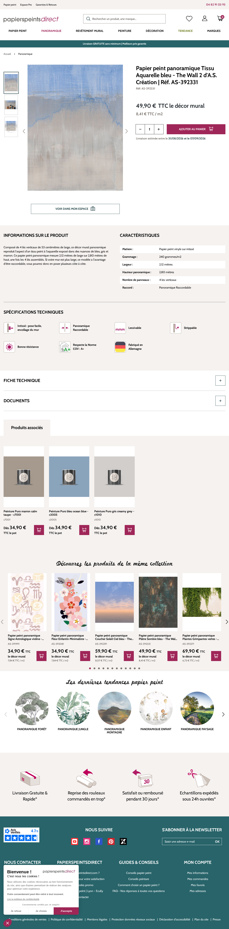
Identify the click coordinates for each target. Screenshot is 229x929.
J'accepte (66, 910)
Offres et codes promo (79, 885)
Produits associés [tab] (27, 427)
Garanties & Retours (46, 4)
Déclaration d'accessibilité (174, 919)
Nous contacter (79, 897)
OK (217, 842)
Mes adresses (198, 891)
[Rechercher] (87, 18)
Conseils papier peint (138, 873)
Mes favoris (198, 885)
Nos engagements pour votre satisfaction (79, 879)
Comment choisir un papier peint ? (138, 885)
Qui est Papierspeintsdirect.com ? (79, 873)
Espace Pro (26, 4)
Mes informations (197, 873)
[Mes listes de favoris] (189, 19)
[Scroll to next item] (224, 622)
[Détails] (39, 530)
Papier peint (10, 4)
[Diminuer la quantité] (140, 129)
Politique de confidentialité (67, 919)
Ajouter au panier (192, 129)
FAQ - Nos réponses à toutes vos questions (139, 891)
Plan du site (201, 919)
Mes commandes (197, 879)
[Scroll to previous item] (4, 622)
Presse (217, 919)
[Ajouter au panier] (41, 656)
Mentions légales (97, 919)
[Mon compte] (204, 19)
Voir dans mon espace (72, 209)
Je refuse (16, 910)
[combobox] (124, 18)
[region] (67, 142)
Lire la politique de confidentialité (23, 899)
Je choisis (41, 910)
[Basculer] (220, 381)
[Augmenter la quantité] (159, 129)
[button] (7, 923)
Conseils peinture (138, 879)
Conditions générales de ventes (28, 919)
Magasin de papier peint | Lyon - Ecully (79, 891)
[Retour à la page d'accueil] (31, 19)
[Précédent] (24, 131)
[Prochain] (126, 131)
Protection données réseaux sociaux (133, 919)
